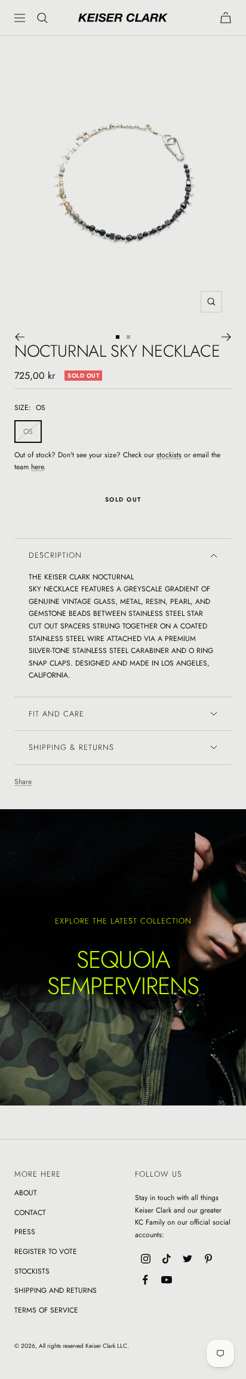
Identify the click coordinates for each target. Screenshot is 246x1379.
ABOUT (25, 1192)
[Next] (227, 337)
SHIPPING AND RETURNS (55, 1290)
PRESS (24, 1231)
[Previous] (19, 337)
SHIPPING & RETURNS (71, 747)
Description (55, 555)
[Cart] (226, 17)
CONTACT (30, 1212)
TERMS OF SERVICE (46, 1310)
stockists (169, 454)
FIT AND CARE (56, 713)
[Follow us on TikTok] (166, 1259)
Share (23, 781)
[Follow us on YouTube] (166, 1279)
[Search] (42, 18)
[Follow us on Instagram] (145, 1259)
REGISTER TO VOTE (45, 1251)
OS (28, 431)
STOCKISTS (32, 1271)
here (37, 466)
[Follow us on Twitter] (187, 1259)
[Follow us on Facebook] (145, 1279)
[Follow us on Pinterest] (208, 1259)
